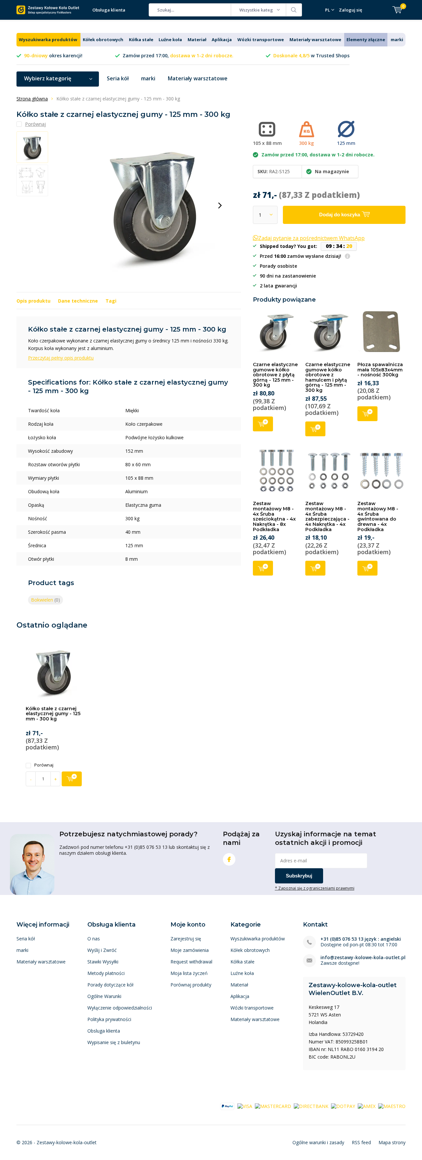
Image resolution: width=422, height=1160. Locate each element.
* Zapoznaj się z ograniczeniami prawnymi (314, 888)
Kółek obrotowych (103, 39)
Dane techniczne (78, 301)
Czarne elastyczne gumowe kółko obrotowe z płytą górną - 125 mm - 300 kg (275, 375)
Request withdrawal (191, 961)
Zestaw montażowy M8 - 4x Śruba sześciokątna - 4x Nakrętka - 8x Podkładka (274, 516)
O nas (93, 938)
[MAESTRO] (392, 1106)
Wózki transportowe (260, 39)
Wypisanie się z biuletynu (113, 1042)
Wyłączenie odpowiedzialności (119, 1008)
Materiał (197, 39)
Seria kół (118, 78)
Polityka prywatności (109, 1019)
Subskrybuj (299, 875)
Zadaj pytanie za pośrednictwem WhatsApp (311, 238)
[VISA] (244, 1106)
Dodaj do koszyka (263, 424)
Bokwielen (45, 600)
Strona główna (32, 98)
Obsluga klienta (103, 1031)
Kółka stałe (141, 39)
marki (397, 39)
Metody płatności (106, 973)
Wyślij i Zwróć (102, 950)
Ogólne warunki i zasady (318, 1142)
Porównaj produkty (190, 985)
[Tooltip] (347, 256)
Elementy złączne (366, 39)
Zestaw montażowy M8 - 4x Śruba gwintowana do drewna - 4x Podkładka (377, 516)
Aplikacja (222, 39)
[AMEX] (367, 1106)
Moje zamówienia (189, 950)
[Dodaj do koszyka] (72, 778)
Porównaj (43, 765)
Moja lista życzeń (189, 973)
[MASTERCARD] (273, 1106)
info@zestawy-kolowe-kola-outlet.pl (363, 957)
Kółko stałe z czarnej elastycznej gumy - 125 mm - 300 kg (53, 714)
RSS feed (361, 1142)
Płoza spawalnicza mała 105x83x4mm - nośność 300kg (380, 370)
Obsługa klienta (108, 10)
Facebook (229, 859)
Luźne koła (170, 39)
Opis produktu (33, 301)
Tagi (111, 301)
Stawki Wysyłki (102, 961)
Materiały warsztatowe (315, 39)
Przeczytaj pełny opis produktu (61, 358)
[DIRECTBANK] (311, 1106)
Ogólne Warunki (104, 996)
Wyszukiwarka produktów (48, 39)
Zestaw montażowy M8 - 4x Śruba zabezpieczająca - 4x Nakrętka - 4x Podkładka (327, 516)
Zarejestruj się (185, 938)
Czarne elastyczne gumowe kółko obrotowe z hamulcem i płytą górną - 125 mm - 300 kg (327, 377)
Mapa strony (392, 1142)
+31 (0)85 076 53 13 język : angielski (360, 939)
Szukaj (294, 9)
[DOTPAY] (343, 1106)
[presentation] (220, 205)
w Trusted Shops (311, 55)
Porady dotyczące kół (110, 985)
